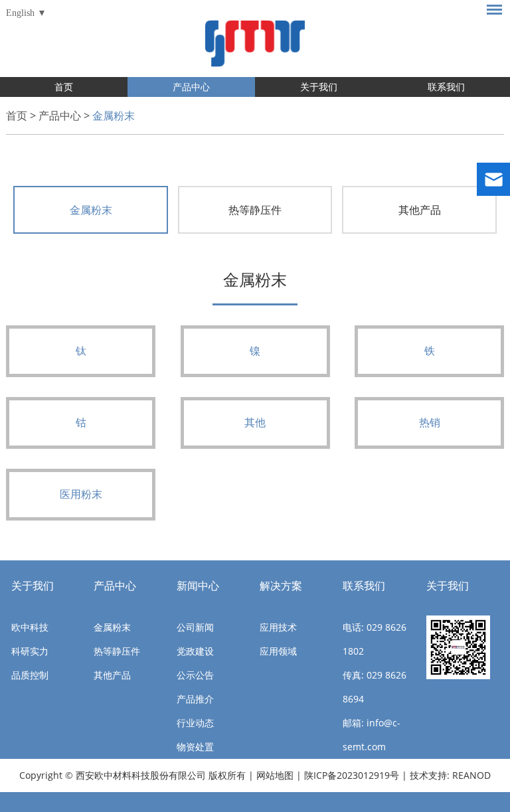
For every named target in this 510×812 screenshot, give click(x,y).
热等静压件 (255, 210)
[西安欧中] (255, 38)
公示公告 (195, 675)
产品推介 (195, 698)
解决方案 (281, 585)
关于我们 (318, 86)
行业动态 (195, 722)
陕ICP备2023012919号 (353, 775)
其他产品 (419, 210)
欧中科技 (29, 627)
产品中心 (191, 86)
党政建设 (195, 651)
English (20, 13)
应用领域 (278, 651)
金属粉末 (113, 115)
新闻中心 (198, 585)
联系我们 (446, 86)
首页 (63, 86)
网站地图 (275, 775)
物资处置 (195, 746)
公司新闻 (195, 627)
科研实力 (29, 651)
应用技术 (278, 627)
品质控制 (29, 675)
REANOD (471, 775)
